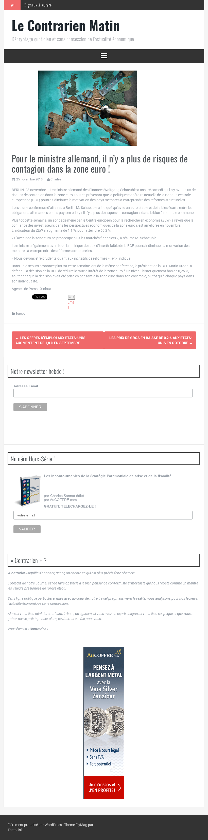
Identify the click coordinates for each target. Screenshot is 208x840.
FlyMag (81, 825)
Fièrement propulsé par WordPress (35, 825)
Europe (20, 313)
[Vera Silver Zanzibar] (104, 723)
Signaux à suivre (38, 5)
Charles (55, 179)
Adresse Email (25, 386)
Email (71, 304)
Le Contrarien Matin (66, 25)
